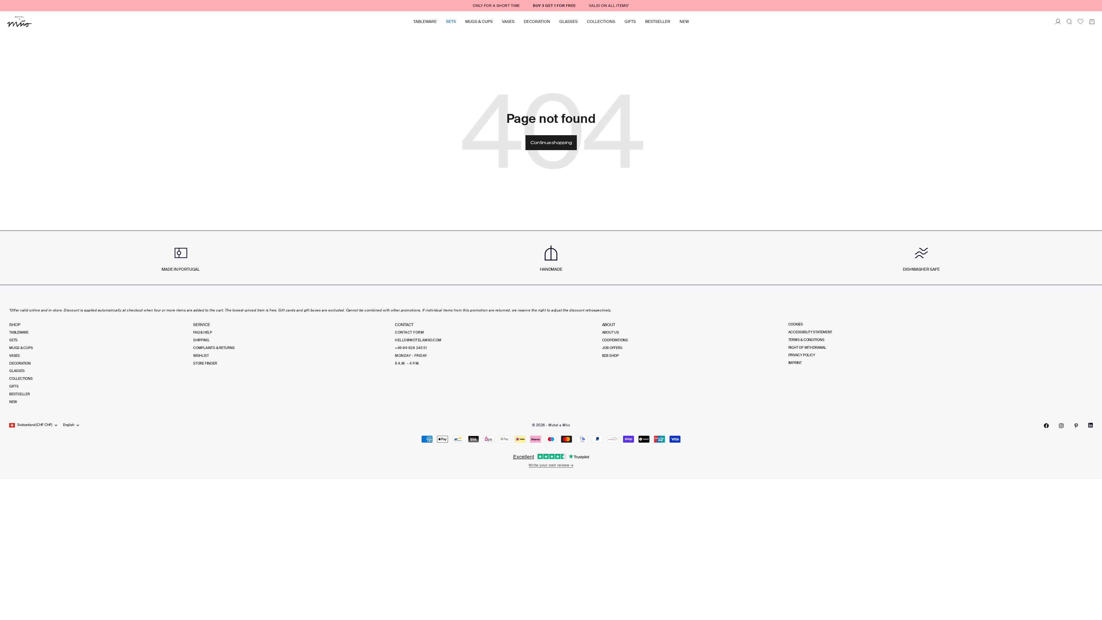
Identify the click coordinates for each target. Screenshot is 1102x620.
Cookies (795, 324)
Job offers (612, 348)
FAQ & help (202, 332)
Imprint (795, 363)
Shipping (201, 340)
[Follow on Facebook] (1046, 426)
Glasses (568, 21)
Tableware (425, 21)
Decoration (537, 21)
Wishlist (201, 355)
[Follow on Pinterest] (1076, 426)
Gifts (630, 21)
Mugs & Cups (479, 21)
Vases (508, 21)
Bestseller (657, 21)
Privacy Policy (801, 355)
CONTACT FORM (409, 332)
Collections (601, 21)
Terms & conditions (806, 340)
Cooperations (615, 340)
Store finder (205, 363)
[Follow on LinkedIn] (1090, 425)
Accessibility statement (810, 332)
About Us (610, 332)
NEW (684, 21)
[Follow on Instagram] (1061, 426)
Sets (451, 21)
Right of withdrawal (807, 347)
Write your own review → (551, 465)
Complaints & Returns (213, 348)
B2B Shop (610, 355)
